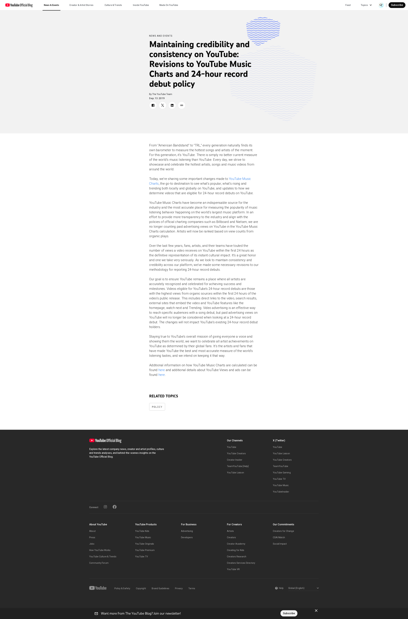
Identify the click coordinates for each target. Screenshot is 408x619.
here (161, 370)
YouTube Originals (144, 544)
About (92, 531)
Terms (191, 588)
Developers (187, 537)
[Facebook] (115, 507)
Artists (230, 531)
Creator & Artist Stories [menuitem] (81, 5)
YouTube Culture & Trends (102, 556)
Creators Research (236, 556)
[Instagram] (105, 507)
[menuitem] (348, 5)
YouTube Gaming (282, 472)
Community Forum (99, 563)
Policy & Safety (122, 588)
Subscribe (397, 5)
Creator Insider (234, 460)
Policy (157, 406)
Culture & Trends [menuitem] (113, 5)
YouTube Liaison (235, 472)
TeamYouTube (280, 466)
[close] (316, 610)
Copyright (141, 588)
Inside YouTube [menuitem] (141, 5)
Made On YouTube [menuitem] (168, 5)
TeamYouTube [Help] (238, 466)
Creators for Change (283, 531)
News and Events (161, 36)
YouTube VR (233, 569)
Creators (231, 537)
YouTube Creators (236, 453)
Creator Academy (236, 544)
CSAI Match (279, 537)
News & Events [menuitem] (51, 5)
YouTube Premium (145, 550)
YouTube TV (279, 479)
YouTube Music (281, 485)
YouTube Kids (142, 531)
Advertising (187, 531)
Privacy (179, 588)
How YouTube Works (99, 550)
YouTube (231, 447)
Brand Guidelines (160, 588)
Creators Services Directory (241, 563)
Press (92, 537)
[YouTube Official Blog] (19, 5)
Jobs (91, 544)
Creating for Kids (235, 550)
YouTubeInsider (281, 491)
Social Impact (280, 544)
